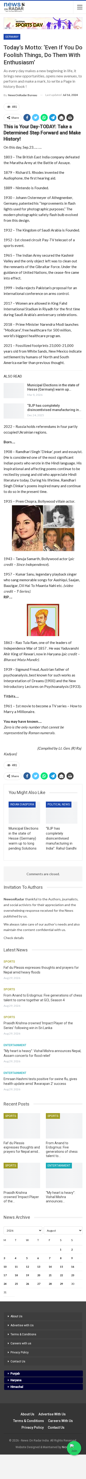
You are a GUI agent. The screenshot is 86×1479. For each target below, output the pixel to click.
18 (16, 1275)
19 (27, 1275)
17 (5, 1275)
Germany (12, 36)
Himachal (17, 1387)
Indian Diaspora (22, 804)
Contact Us (18, 1361)
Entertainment (15, 1045)
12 (27, 1266)
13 (38, 1266)
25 (16, 1283)
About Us (16, 1316)
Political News (59, 804)
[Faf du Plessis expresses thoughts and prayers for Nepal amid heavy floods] (22, 1126)
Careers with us (21, 1343)
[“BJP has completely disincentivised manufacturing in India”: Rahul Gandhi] (14, 411)
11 (16, 1266)
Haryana (16, 1380)
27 (38, 1283)
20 (38, 1275)
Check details (14, 938)
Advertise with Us (22, 1325)
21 (50, 1275)
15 (61, 1266)
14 (50, 1266)
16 (72, 1266)
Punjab (15, 1373)
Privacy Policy (20, 1352)
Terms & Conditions (23, 1334)
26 (27, 1283)
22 (61, 1275)
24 (5, 1283)
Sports (9, 961)
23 (72, 1275)
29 (61, 1283)
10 (5, 1266)
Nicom (66, 1447)
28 (50, 1283)
